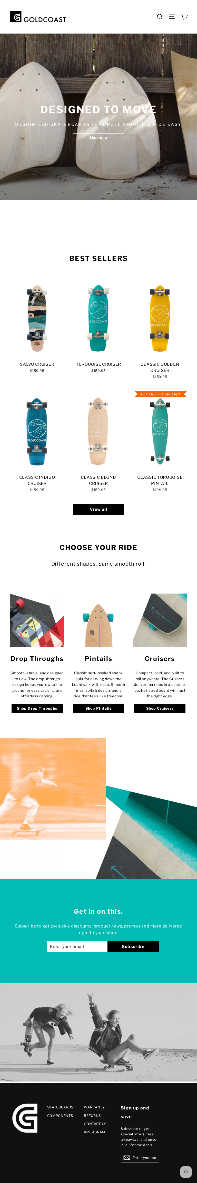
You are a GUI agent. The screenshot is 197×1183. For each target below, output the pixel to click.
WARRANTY (94, 1107)
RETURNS (92, 1116)
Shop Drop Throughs (37, 708)
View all (98, 509)
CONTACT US (95, 1124)
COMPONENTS (60, 1116)
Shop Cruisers (160, 708)
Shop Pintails (98, 708)
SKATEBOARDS (60, 1107)
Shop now (98, 137)
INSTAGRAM (94, 1132)
